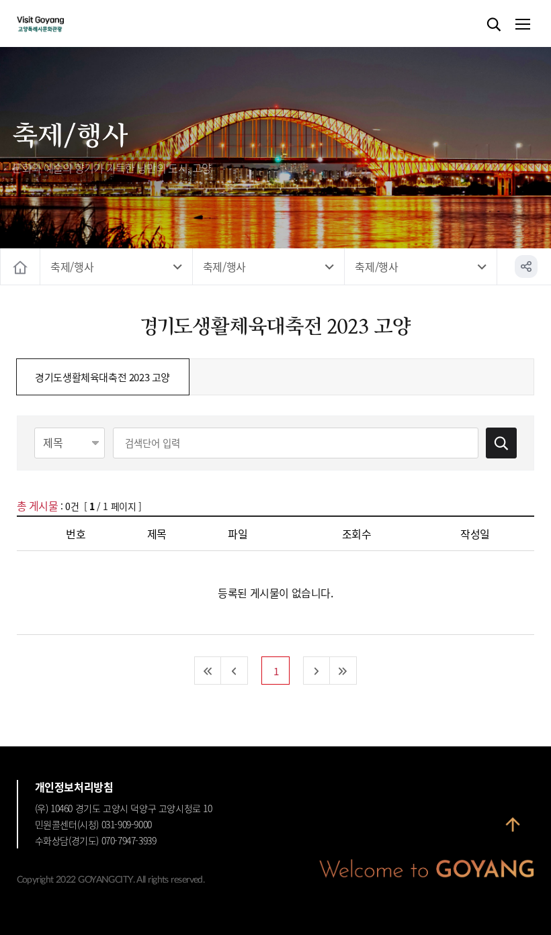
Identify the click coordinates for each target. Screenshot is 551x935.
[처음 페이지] (207, 670)
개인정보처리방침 (74, 786)
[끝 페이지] (343, 670)
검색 (494, 25)
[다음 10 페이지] (316, 670)
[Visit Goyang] (61, 24)
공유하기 (526, 266)
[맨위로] (512, 830)
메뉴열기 (522, 25)
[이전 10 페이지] (234, 670)
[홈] (20, 266)
